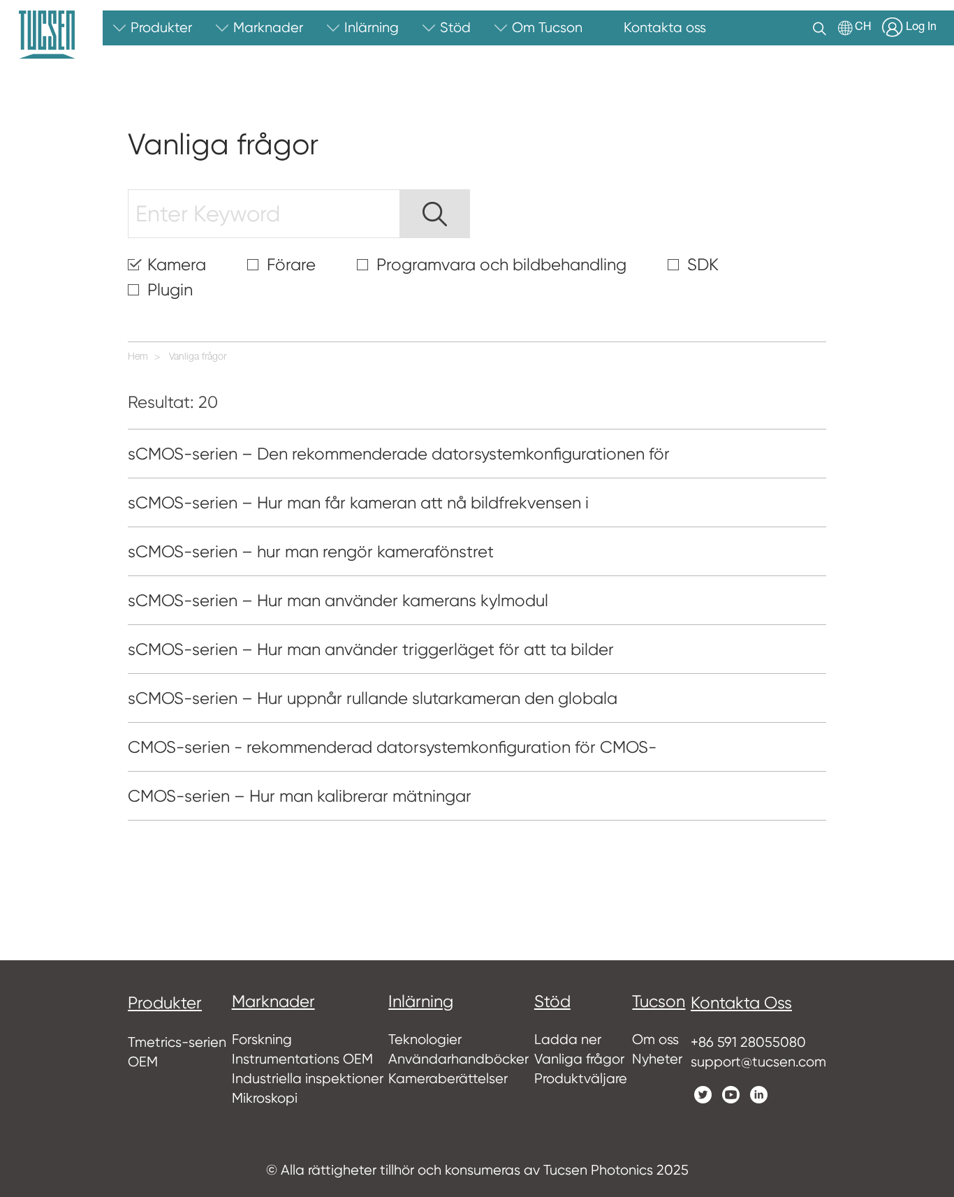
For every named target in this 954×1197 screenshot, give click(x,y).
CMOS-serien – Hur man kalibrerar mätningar (299, 796)
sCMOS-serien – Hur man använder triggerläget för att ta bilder (371, 649)
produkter (165, 1003)
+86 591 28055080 (748, 1042)
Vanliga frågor (197, 357)
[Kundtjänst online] (933, 922)
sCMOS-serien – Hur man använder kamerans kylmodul (338, 600)
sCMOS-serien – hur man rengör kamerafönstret (311, 551)
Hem (138, 357)
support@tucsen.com (758, 1062)
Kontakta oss (741, 1003)
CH (863, 28)
